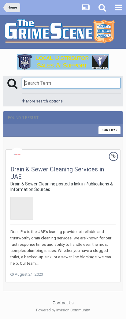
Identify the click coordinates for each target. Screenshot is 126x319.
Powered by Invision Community (63, 310)
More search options (44, 101)
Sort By (109, 130)
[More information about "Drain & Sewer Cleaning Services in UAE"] (21, 208)
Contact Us (63, 302)
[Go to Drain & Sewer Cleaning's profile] (17, 154)
